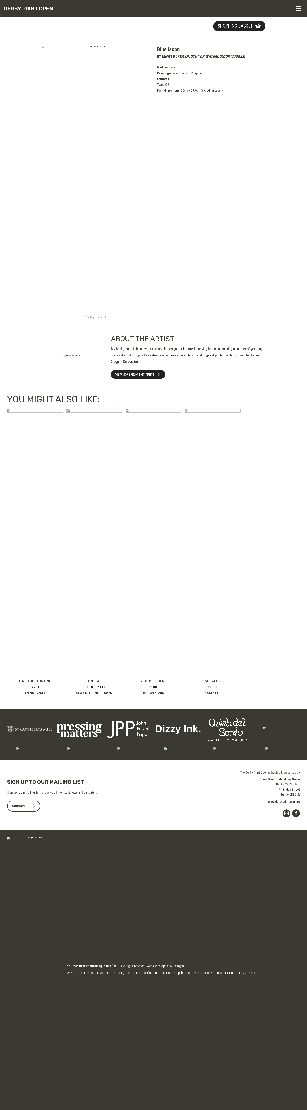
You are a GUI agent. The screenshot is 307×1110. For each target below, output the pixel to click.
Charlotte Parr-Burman (94, 693)
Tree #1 (94, 681)
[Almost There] (153, 542)
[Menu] (298, 9)
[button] (239, 26)
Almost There (153, 681)
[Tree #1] (94, 542)
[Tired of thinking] (35, 542)
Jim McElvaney (34, 693)
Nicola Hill (212, 693)
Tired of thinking (34, 681)
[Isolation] (213, 542)
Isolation (213, 681)
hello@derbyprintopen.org (283, 801)
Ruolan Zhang (153, 693)
